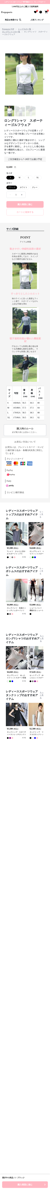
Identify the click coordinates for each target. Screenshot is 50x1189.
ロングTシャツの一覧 (11, 32)
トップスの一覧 (24, 29)
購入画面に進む (25, 204)
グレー (34, 187)
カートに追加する (25, 212)
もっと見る (41, 514)
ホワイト (23, 187)
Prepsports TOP (8, 29)
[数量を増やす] (21, 194)
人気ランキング (37, 20)
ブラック (11, 187)
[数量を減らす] (10, 194)
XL (37, 178)
